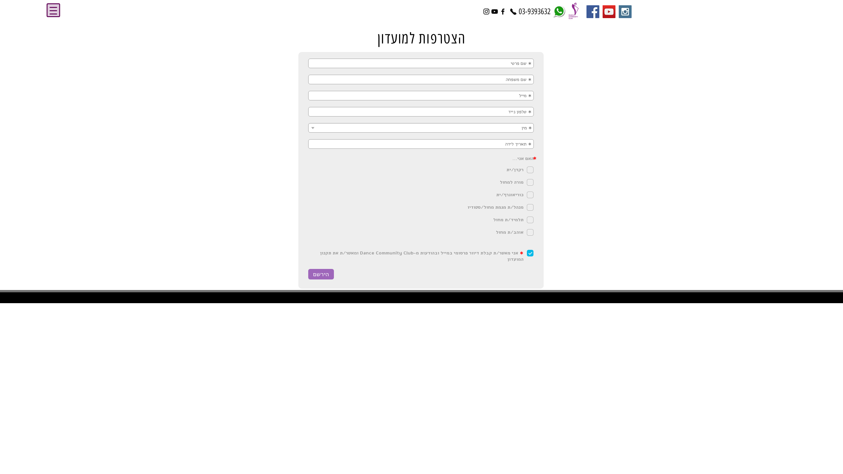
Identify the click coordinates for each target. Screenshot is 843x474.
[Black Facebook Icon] (503, 11)
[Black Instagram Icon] (486, 11)
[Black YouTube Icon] (495, 11)
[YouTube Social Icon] (609, 11)
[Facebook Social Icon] (592, 11)
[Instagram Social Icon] (625, 11)
